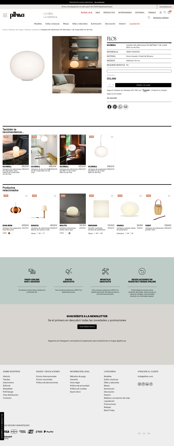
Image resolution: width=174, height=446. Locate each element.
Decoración (110, 24)
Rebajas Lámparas (32, 30)
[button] (26, 137)
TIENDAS (152, 13)
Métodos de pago (78, 376)
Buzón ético (75, 392)
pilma (17, 14)
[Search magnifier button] (149, 17)
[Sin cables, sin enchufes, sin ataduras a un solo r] (31, 351)
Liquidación (134, 24)
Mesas (66, 24)
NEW (98, 13)
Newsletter (8, 389)
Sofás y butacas (52, 24)
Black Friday (109, 410)
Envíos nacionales (44, 380)
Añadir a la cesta (143, 85)
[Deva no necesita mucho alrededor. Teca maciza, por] (87, 351)
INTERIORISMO (125, 13)
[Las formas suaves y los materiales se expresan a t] (59, 351)
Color (5, 233)
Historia (6, 376)
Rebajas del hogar (16, 30)
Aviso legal (75, 383)
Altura (33, 233)
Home (5, 30)
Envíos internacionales (46, 376)
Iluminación (96, 24)
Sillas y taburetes (79, 24)
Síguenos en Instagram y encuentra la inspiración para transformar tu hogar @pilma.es (87, 341)
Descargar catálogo (161, 18)
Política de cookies (78, 389)
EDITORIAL (140, 13)
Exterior (122, 24)
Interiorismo (8, 383)
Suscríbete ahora (87, 327)
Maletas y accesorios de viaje (117, 398)
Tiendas (6, 380)
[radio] (9, 233)
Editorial (6, 386)
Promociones (110, 404)
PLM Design (8, 392)
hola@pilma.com (145, 376)
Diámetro (120, 233)
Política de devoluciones (47, 383)
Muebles (38, 24)
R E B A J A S (86, 13)
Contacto (7, 398)
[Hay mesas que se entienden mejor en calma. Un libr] (115, 351)
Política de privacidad (79, 386)
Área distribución (165, 7)
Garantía (74, 380)
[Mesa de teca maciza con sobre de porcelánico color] (143, 351)
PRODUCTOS (109, 13)
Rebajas (107, 407)
